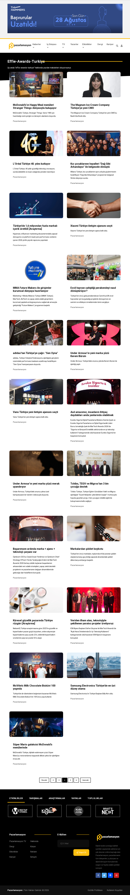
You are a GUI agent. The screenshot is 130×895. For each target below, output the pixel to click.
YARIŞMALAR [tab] (35, 798)
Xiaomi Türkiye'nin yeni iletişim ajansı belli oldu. (89, 231)
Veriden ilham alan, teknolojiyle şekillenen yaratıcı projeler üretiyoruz (91, 622)
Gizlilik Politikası (95, 890)
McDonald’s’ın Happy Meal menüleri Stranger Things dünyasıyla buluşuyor (35, 106)
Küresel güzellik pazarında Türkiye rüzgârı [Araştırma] (33, 622)
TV (63, 44)
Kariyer (110, 44)
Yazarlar (74, 44)
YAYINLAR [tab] (76, 798)
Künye (33, 846)
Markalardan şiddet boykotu (86, 548)
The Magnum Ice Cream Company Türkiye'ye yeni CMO (90, 106)
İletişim (33, 857)
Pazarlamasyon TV (17, 841)
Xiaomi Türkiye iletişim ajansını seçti (91, 225)
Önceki (44, 780)
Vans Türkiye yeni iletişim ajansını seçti (35, 412)
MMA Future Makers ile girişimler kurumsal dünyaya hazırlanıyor (32, 289)
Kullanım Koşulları (115, 890)
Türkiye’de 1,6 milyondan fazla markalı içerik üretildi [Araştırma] (35, 227)
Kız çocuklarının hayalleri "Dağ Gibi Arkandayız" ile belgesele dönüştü (90, 165)
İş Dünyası (51, 44)
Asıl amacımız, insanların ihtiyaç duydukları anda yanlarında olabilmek (91, 414)
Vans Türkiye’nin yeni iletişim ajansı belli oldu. (30, 417)
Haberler (36, 44)
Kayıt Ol (82, 852)
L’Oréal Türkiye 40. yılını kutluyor (31, 163)
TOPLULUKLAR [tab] (95, 798)
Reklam (33, 852)
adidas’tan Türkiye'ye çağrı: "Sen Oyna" (35, 353)
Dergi (100, 44)
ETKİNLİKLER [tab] (16, 798)
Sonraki (85, 780)
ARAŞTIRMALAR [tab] (57, 798)
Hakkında (34, 841)
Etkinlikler (87, 44)
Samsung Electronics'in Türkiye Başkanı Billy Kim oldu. (91, 694)
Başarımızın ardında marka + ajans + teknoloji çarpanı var (34, 550)
